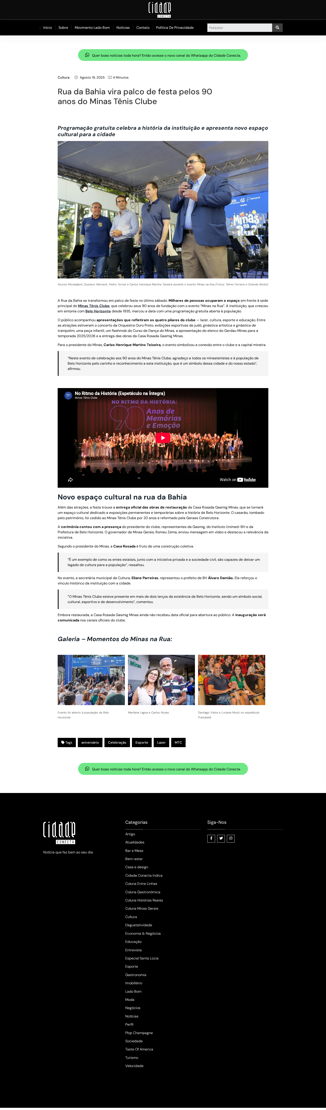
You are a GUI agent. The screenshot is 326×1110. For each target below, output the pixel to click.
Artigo (130, 834)
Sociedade (134, 1041)
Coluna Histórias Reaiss (144, 900)
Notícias (123, 27)
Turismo (131, 1057)
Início (47, 27)
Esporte (142, 742)
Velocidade (134, 1066)
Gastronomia (135, 975)
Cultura (63, 77)
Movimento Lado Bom (92, 27)
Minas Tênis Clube (94, 306)
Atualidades (134, 842)
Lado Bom (133, 991)
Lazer (161, 742)
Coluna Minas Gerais (141, 908)
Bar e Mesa (134, 850)
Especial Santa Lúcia (142, 958)
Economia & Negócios (143, 933)
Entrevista (133, 950)
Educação (133, 941)
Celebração (117, 742)
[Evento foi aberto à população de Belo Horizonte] (91, 680)
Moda (129, 999)
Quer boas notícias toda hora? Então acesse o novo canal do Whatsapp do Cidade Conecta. (166, 55)
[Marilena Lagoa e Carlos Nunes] (161, 680)
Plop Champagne (139, 1033)
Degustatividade (138, 925)
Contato (142, 27)
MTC (178, 742)
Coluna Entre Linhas (141, 883)
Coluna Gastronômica (142, 892)
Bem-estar (134, 859)
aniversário (90, 742)
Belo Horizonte (98, 311)
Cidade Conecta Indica (144, 875)
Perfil (129, 1024)
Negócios (132, 1008)
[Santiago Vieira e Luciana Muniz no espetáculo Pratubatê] (231, 680)
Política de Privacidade (175, 27)
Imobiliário (133, 983)
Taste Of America (139, 1049)
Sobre (63, 27)
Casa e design (136, 867)
